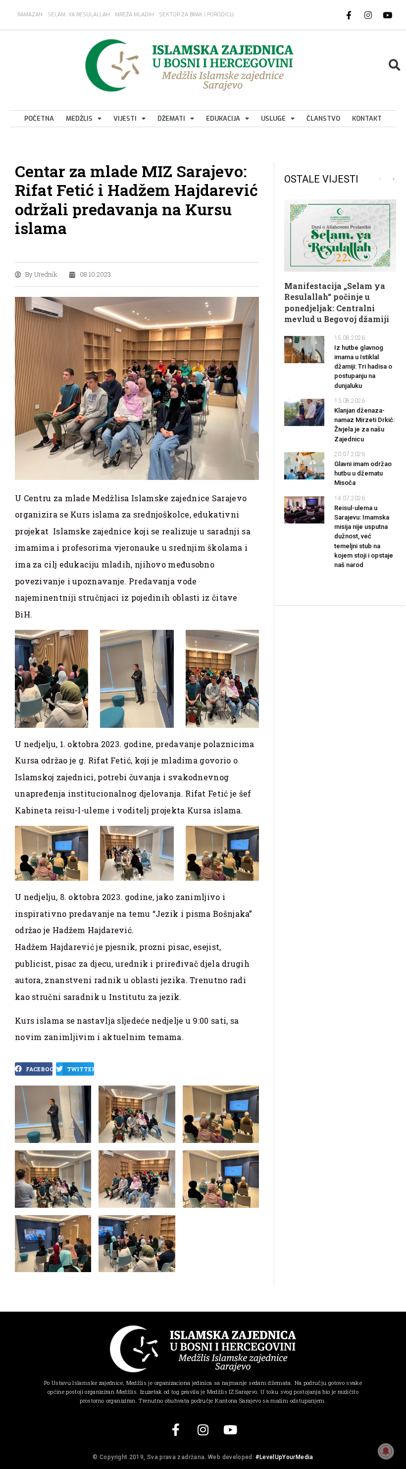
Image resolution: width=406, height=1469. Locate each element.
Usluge (273, 118)
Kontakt (367, 118)
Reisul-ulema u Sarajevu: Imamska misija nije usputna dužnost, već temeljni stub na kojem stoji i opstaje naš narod (363, 536)
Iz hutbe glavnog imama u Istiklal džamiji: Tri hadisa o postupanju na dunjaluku (363, 366)
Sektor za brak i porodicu (196, 14)
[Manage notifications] (386, 1451)
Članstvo (323, 118)
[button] (394, 65)
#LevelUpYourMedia (284, 1457)
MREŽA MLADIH (134, 14)
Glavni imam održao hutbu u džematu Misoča (363, 473)
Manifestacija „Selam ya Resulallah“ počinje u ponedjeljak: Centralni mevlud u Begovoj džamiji (336, 302)
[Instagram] (368, 14)
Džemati (171, 118)
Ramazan (30, 14)
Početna (39, 118)
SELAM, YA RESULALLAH (79, 14)
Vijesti (125, 118)
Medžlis (79, 118)
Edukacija (223, 118)
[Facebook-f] (349, 14)
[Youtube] (387, 14)
